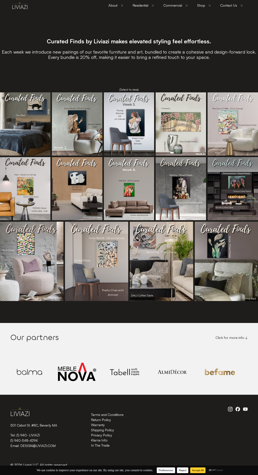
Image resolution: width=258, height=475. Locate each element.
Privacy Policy (101, 435)
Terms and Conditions (107, 415)
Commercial (172, 5)
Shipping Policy (102, 430)
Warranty (98, 425)
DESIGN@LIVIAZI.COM (38, 446)
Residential (140, 5)
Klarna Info (99, 440)
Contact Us (228, 5)
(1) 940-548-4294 (24, 440)
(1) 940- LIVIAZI (28, 435)
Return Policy (101, 420)
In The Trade (100, 445)
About (112, 5)
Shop (201, 5)
